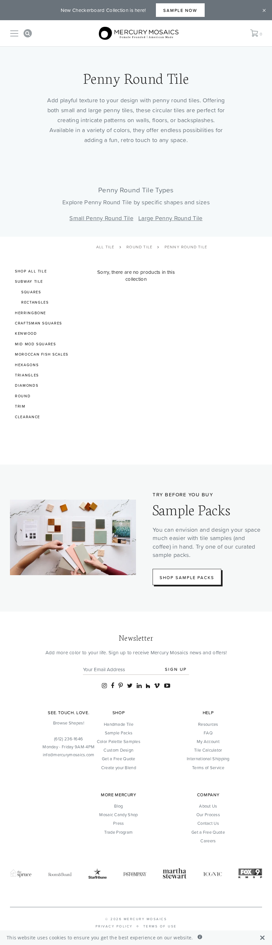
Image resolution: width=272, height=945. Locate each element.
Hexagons (26, 365)
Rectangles (35, 302)
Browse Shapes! (68, 723)
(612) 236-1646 (68, 739)
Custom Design (118, 750)
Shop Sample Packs (187, 577)
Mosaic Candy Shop (118, 815)
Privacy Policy (114, 926)
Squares (31, 292)
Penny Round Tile (186, 247)
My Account (208, 741)
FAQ (208, 733)
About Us (208, 806)
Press (118, 823)
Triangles (27, 375)
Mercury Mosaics (145, 919)
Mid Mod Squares (35, 344)
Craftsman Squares (38, 323)
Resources (208, 724)
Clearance (27, 417)
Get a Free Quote (118, 759)
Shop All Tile (31, 271)
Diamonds (26, 385)
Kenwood (26, 333)
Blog (118, 806)
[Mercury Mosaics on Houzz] (148, 685)
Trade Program (118, 832)
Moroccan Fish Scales (41, 354)
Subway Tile (29, 281)
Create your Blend (118, 768)
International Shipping (208, 759)
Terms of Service (208, 768)
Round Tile (139, 247)
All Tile (105, 247)
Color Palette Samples (118, 741)
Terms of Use (160, 926)
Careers (208, 841)
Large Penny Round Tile (170, 218)
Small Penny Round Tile (101, 218)
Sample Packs (119, 733)
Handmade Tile (118, 724)
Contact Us (208, 823)
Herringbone (30, 313)
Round (23, 396)
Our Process (208, 815)
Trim (20, 406)
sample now (180, 10)
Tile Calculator (208, 750)
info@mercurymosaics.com (69, 755)
